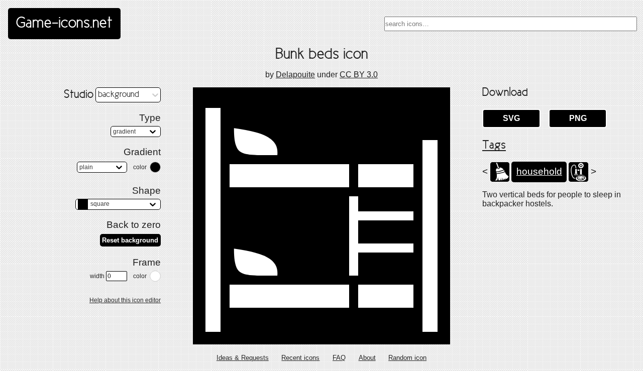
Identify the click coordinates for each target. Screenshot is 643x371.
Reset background (130, 240)
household (539, 171)
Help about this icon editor (125, 300)
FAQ (339, 357)
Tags (494, 145)
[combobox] (510, 24)
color (140, 167)
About (367, 357)
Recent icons (300, 357)
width (97, 276)
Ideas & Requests (243, 357)
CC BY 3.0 (359, 74)
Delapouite (295, 74)
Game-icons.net (64, 24)
